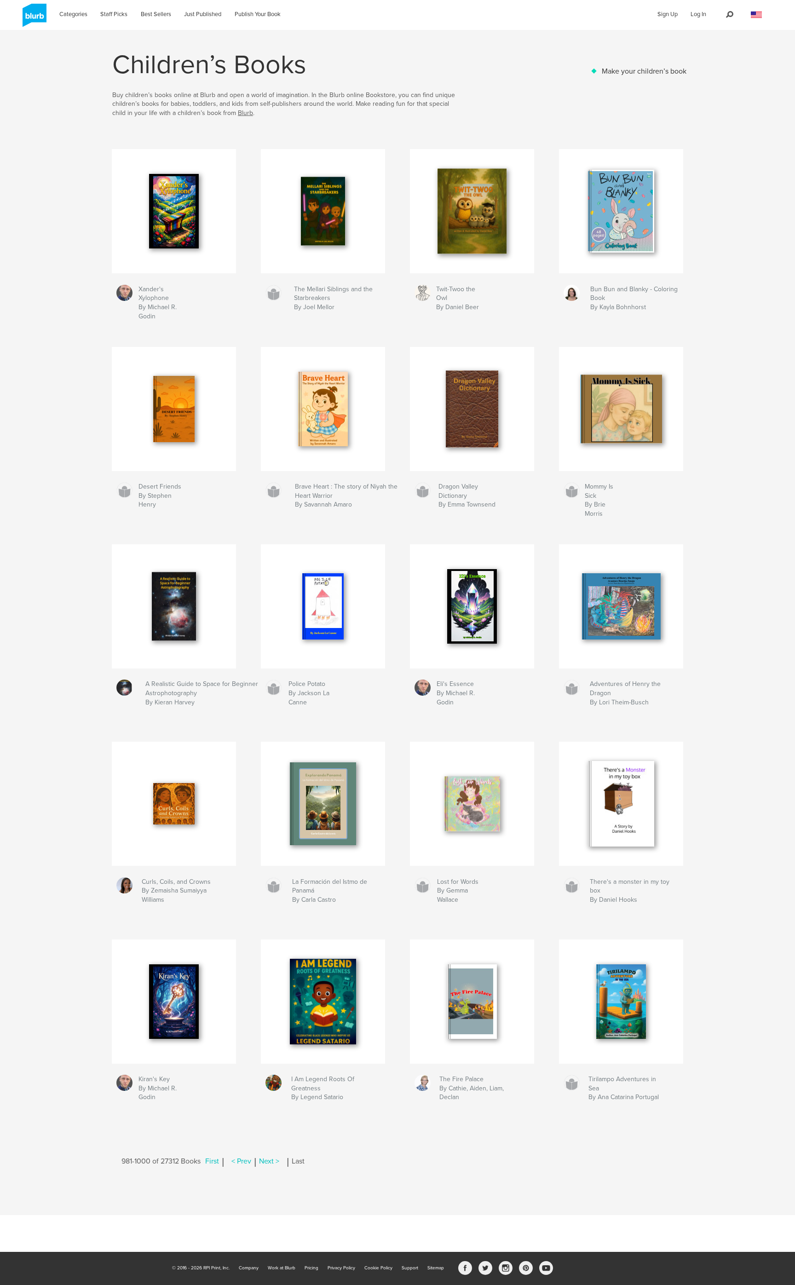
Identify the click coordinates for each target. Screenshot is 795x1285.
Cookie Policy (378, 1268)
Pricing (311, 1268)
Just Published (202, 14)
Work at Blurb (281, 1268)
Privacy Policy (341, 1268)
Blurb (245, 113)
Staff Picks (113, 14)
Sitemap (435, 1268)
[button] (756, 15)
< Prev (241, 1161)
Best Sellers (156, 14)
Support (410, 1268)
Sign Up (667, 14)
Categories (73, 14)
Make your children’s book (644, 71)
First (212, 1161)
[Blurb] (33, 19)
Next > (269, 1161)
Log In (698, 14)
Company (249, 1268)
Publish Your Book (258, 14)
